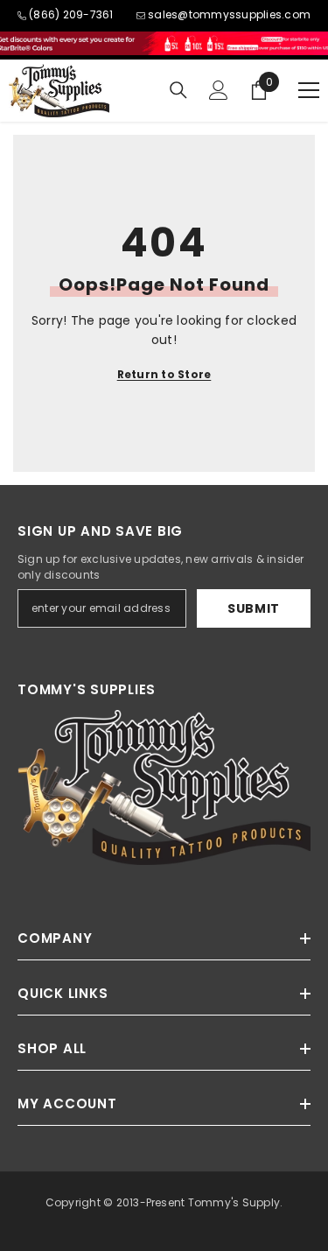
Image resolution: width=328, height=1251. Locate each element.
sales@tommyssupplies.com (229, 14)
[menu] (308, 90)
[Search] (178, 90)
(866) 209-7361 (71, 14)
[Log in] (218, 90)
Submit (253, 608)
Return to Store (164, 374)
